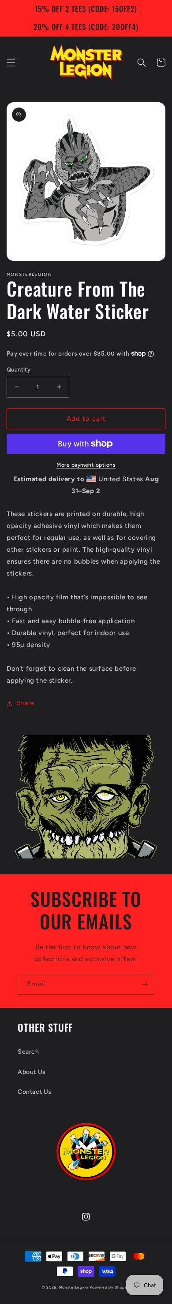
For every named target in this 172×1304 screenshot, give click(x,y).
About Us (32, 1072)
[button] (11, 62)
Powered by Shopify (110, 1287)
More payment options (86, 465)
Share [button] (25, 703)
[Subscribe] (144, 984)
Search (28, 1051)
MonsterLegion (74, 1287)
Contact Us (35, 1092)
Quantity (18, 369)
